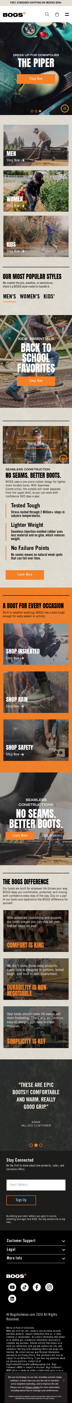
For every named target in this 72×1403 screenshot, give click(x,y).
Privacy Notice (32, 1387)
